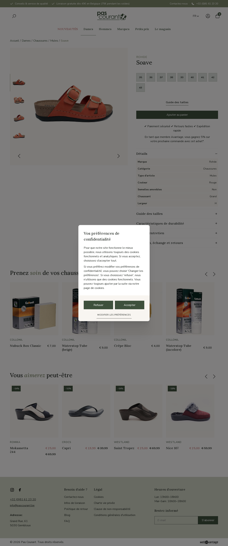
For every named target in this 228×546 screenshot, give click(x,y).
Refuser (98, 305)
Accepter (129, 305)
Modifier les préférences (114, 314)
